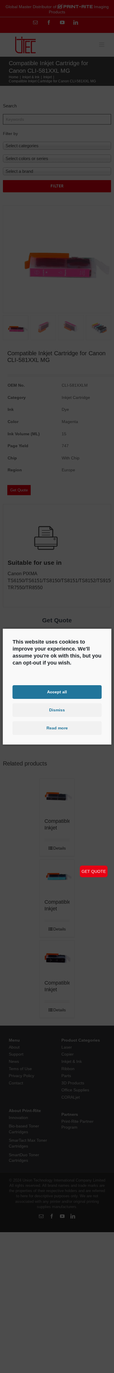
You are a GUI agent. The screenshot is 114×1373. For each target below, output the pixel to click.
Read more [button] (57, 728)
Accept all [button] (57, 692)
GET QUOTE (94, 871)
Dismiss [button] (57, 710)
